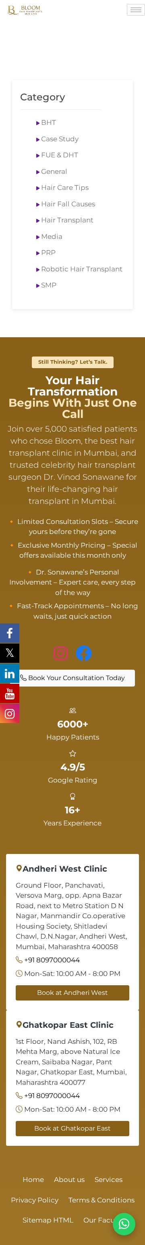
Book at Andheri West (72, 992)
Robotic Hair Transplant (81, 269)
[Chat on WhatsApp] (124, 1224)
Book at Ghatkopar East (72, 1128)
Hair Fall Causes (68, 204)
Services (108, 1180)
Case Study (60, 139)
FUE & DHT (59, 155)
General (54, 171)
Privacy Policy (34, 1200)
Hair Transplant (67, 220)
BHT (48, 122)
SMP (48, 285)
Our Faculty (103, 1220)
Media (51, 236)
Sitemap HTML (48, 1220)
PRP (48, 253)
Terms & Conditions (101, 1200)
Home (33, 1180)
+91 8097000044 (52, 960)
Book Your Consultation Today (76, 678)
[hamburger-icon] (136, 10)
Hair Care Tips (65, 187)
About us (69, 1180)
